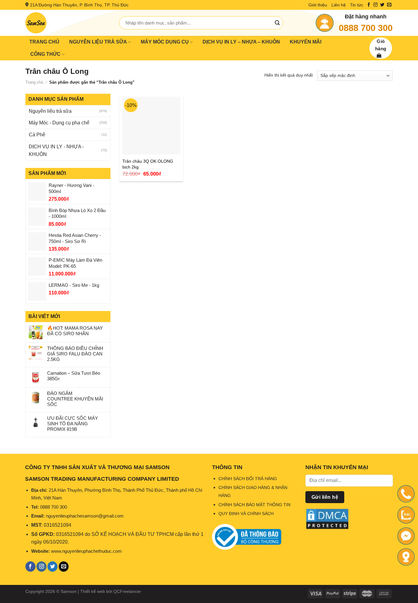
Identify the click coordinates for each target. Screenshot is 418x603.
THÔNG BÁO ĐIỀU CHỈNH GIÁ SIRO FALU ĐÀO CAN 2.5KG (75, 354)
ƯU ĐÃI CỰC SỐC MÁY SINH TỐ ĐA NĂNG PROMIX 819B (72, 423)
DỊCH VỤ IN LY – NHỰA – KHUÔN (241, 41)
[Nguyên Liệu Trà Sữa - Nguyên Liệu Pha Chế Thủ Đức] (67, 23)
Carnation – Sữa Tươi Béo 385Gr (73, 375)
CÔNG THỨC (45, 54)
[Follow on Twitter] (382, 4)
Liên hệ (338, 4)
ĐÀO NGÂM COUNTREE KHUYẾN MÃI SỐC (75, 399)
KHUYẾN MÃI (305, 41)
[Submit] (277, 23)
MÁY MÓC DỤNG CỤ (165, 41)
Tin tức (356, 4)
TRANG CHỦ (44, 41)
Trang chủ (34, 82)
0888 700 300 (366, 28)
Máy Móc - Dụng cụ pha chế (59, 122)
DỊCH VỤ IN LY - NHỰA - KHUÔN (56, 150)
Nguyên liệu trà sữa (50, 111)
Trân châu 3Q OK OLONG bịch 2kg (147, 164)
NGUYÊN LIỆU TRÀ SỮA (98, 41)
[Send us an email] (389, 4)
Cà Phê (37, 134)
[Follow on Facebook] (369, 4)
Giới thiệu (317, 4)
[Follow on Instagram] (375, 4)
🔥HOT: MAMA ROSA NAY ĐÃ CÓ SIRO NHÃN (75, 330)
